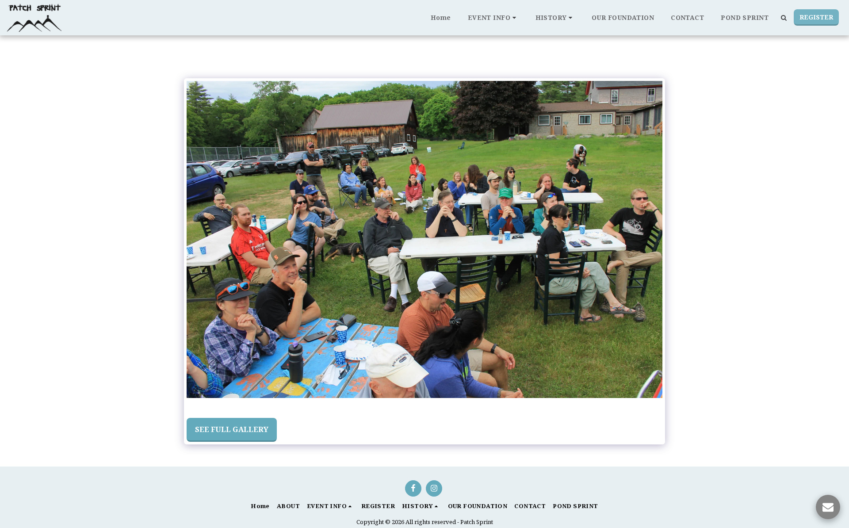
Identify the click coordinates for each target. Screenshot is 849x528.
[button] (493, 17)
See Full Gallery (231, 429)
